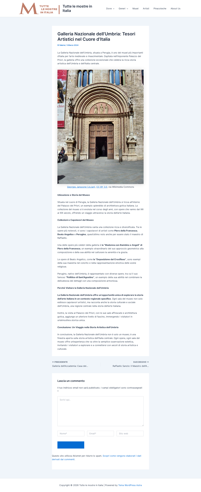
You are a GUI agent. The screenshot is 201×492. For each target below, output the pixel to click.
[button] (113, 8)
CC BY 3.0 (101, 187)
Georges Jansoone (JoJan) (81, 187)
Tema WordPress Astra (130, 485)
